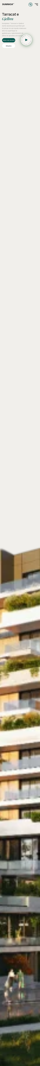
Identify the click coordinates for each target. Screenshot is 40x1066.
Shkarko (9, 46)
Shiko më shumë (9, 40)
